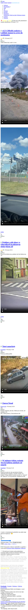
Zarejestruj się (15, 2)
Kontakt (9, 586)
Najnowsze (6, 15)
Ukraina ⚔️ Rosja (6, 20)
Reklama (15, 586)
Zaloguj (9, 2)
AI (4, 9)
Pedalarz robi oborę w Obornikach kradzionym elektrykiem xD (10, 244)
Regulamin (3, 586)
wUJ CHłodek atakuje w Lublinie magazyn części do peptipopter (12, 33)
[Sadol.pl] (3, 1)
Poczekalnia (7, 6)
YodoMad (3, 468)
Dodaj (2, 2)
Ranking (6, 18)
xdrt (2, 38)
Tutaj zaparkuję (8, 346)
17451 (9, 544)
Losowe (6, 16)
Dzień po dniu (13, 15)
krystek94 (3, 349)
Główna (6, 5)
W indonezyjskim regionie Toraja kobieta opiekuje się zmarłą (12, 462)
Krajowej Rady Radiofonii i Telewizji (16, 548)
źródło (2, 232)
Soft (5, 8)
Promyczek (3, 406)
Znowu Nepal (7, 403)
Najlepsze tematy (21, 15)
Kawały (6, 12)
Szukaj (5, 2)
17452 (5, 544)
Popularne (6, 13)
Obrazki (6, 11)
